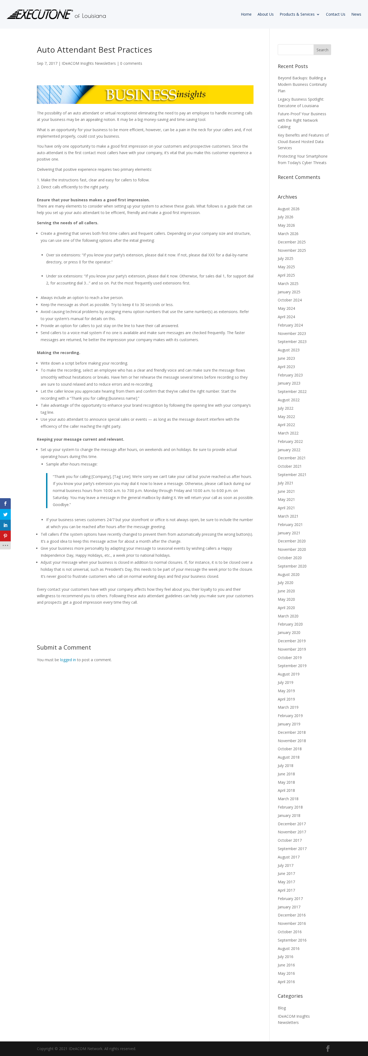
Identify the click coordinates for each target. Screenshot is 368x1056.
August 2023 (289, 349)
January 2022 (289, 449)
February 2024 (290, 325)
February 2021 (290, 524)
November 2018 (292, 740)
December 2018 (292, 732)
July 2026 (285, 216)
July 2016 (285, 956)
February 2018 (290, 807)
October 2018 (290, 748)
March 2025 (288, 283)
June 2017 (286, 873)
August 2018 (289, 757)
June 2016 (286, 964)
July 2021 (285, 482)
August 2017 (289, 857)
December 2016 (292, 915)
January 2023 (289, 383)
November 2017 (292, 831)
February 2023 (290, 375)
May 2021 (286, 499)
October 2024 (290, 300)
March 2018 (288, 798)
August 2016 (289, 948)
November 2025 (292, 250)
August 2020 (289, 574)
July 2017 (285, 865)
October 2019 (290, 657)
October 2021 (290, 466)
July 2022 (285, 408)
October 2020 (290, 557)
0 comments (131, 63)
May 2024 (286, 308)
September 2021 (292, 474)
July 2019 (285, 682)
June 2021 (286, 491)
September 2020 (292, 566)
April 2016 (286, 981)
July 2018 (285, 765)
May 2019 (286, 690)
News (356, 14)
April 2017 (286, 890)
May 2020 (286, 599)
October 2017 (290, 840)
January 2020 (289, 632)
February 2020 (290, 624)
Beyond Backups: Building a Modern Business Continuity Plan (302, 84)
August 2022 (289, 399)
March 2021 (288, 516)
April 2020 (286, 607)
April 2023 (286, 366)
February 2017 (290, 898)
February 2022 (290, 441)
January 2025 (289, 291)
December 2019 (292, 640)
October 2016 (290, 931)
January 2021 (289, 532)
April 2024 (286, 316)
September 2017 (292, 848)
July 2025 (285, 258)
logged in (68, 659)
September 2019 (292, 665)
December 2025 (292, 242)
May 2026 (286, 225)
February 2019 (290, 715)
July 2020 (285, 582)
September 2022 (292, 391)
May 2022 (286, 416)
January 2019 (289, 723)
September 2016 (292, 940)
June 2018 (286, 773)
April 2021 (286, 507)
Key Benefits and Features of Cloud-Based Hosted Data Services (303, 142)
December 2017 (292, 823)
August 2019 (289, 674)
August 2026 (289, 208)
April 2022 (286, 424)
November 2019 (292, 649)
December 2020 (292, 541)
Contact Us (335, 14)
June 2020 (286, 590)
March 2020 (288, 616)
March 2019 (288, 707)
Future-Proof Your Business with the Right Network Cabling (302, 120)
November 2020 (292, 549)
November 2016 (292, 923)
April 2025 (286, 275)
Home (246, 14)
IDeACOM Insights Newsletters (89, 63)
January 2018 (289, 815)
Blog (282, 1007)
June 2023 (286, 358)
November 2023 (292, 333)
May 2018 (286, 782)
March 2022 (288, 433)
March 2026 (288, 233)
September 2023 (292, 341)
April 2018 (286, 790)
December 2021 (292, 457)
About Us (266, 14)
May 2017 (286, 881)
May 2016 (286, 973)
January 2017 (289, 906)
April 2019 (286, 699)
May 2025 (286, 266)
